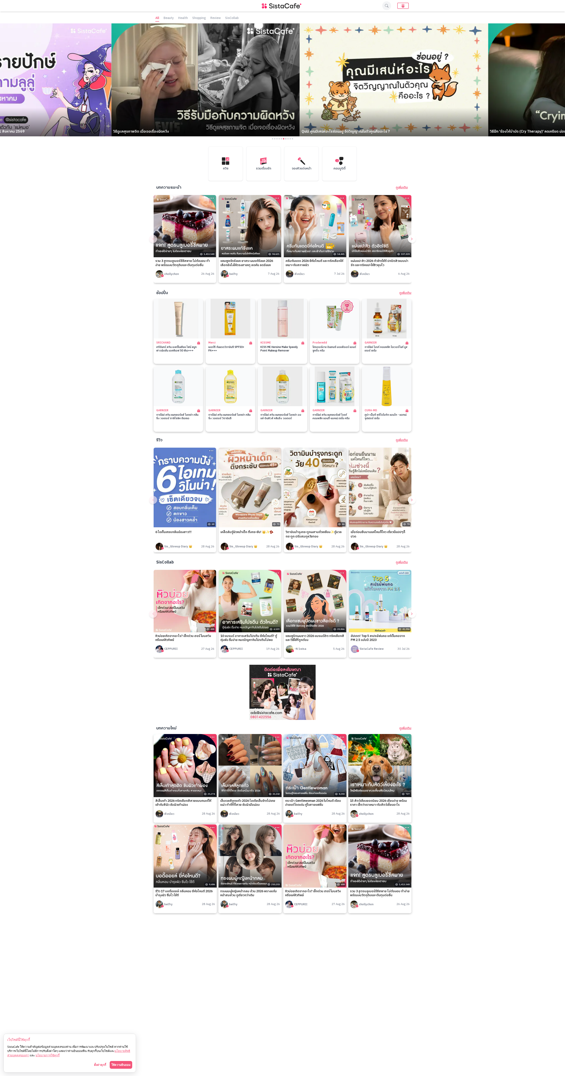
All (157, 18)
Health (183, 18)
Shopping (199, 18)
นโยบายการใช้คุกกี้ (48, 1055)
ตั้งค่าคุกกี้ (100, 1065)
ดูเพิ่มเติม (402, 187)
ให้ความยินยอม (120, 1065)
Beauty (169, 18)
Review (215, 18)
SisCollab (232, 18)
